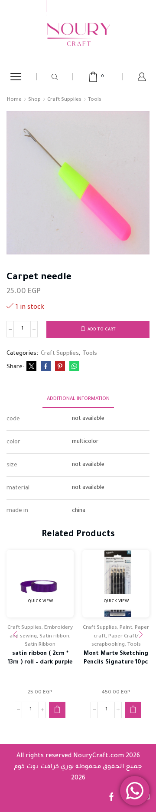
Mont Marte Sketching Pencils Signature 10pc (116, 658)
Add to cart (102, 329)
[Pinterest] (60, 368)
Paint (126, 628)
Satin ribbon (54, 637)
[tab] (78, 399)
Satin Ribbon (40, 645)
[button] (57, 710)
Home (14, 100)
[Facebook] (46, 368)
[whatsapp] (73, 368)
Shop (34, 100)
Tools (94, 100)
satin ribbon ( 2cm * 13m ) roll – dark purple (40, 658)
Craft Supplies (64, 100)
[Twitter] (31, 368)
